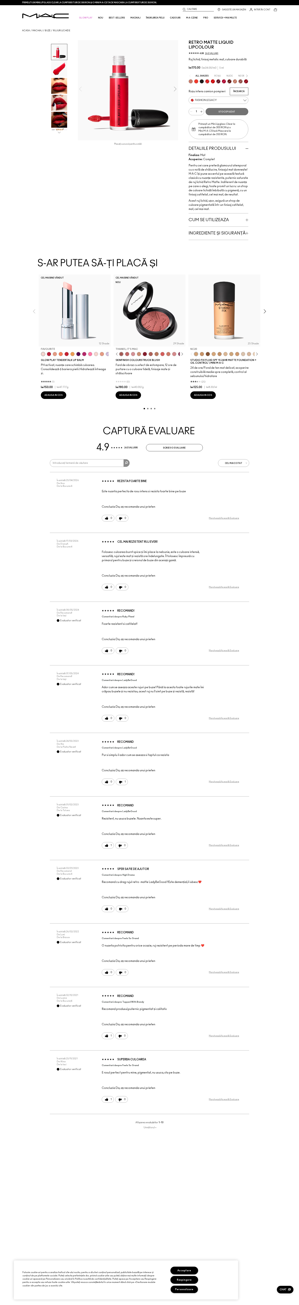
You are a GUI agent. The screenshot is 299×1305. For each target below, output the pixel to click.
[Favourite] (43, 354)
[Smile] (96, 354)
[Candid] (60, 354)
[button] (285, 1289)
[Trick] (78, 354)
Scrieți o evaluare (174, 448)
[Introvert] (55, 354)
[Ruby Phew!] (246, 81)
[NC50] (208, 354)
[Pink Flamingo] (162, 354)
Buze (48, 31)
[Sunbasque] (139, 354)
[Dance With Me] (224, 81)
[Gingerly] (156, 354)
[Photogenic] (90, 354)
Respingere (184, 1280)
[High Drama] (218, 81)
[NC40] (219, 354)
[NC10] (243, 354)
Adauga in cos (53, 395)
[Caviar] (202, 81)
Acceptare (184, 1270)
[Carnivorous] (229, 81)
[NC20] (196, 354)
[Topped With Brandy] (240, 81)
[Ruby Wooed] (145, 354)
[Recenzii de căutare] (127, 463)
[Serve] (66, 354)
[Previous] (117, 354)
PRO (205, 18)
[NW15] (213, 354)
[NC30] (231, 354)
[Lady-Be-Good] (191, 81)
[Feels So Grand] (213, 81)
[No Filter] (150, 354)
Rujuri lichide (61, 31)
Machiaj (37, 31)
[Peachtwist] (168, 354)
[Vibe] (108, 354)
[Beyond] (84, 354)
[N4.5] (249, 354)
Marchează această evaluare (224, 518)
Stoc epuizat (227, 112)
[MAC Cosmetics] (45, 15)
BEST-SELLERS (117, 18)
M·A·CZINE (192, 18)
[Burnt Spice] (235, 81)
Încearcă (239, 91)
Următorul (150, 1127)
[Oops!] (72, 354)
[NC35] (237, 354)
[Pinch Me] (127, 354)
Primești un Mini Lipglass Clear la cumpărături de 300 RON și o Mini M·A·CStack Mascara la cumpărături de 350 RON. (89, 3)
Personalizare (184, 1289)
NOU (100, 18)
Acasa (26, 31)
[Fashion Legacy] (207, 81)
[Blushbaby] (133, 354)
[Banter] (49, 354)
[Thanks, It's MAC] (121, 354)
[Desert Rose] (174, 354)
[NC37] (202, 354)
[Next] (181, 354)
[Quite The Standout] (196, 81)
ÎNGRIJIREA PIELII (155, 18)
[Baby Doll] (102, 354)
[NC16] (225, 354)
